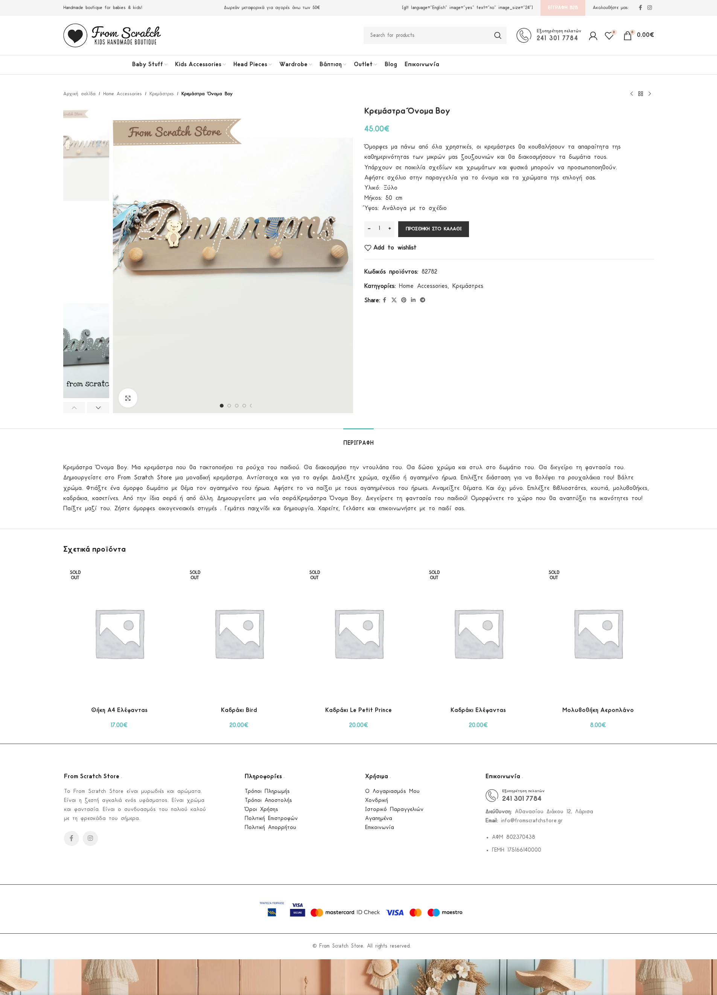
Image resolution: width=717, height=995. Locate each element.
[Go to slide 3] (237, 406)
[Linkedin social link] (413, 300)
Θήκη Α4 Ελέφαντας (119, 710)
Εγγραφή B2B (563, 7)
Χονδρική (376, 800)
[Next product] (649, 94)
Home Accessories (122, 93)
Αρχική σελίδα (79, 93)
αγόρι (320, 478)
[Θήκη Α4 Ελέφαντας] (119, 633)
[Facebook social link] (640, 8)
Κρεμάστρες (161, 93)
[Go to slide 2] (229, 406)
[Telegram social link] (423, 300)
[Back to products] (640, 94)
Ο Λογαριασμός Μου (392, 791)
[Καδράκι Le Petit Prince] (359, 633)
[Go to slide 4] (244, 406)
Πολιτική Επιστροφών (271, 819)
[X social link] (394, 300)
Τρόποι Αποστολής (268, 800)
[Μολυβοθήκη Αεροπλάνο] (598, 633)
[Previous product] (631, 94)
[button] (74, 407)
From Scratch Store (145, 478)
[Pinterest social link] (404, 300)
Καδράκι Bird (239, 710)
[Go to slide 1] (222, 406)
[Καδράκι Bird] (239, 633)
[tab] (358, 439)
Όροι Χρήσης (261, 809)
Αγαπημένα (378, 819)
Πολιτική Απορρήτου (270, 828)
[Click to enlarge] (128, 397)
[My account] (593, 35)
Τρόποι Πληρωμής (267, 791)
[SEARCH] (498, 35)
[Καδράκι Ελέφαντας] (478, 633)
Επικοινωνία (379, 828)
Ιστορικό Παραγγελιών (394, 809)
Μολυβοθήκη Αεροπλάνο (598, 710)
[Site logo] (112, 35)
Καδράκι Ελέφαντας (478, 710)
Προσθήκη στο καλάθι (433, 229)
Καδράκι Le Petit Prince (358, 710)
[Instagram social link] (649, 8)
